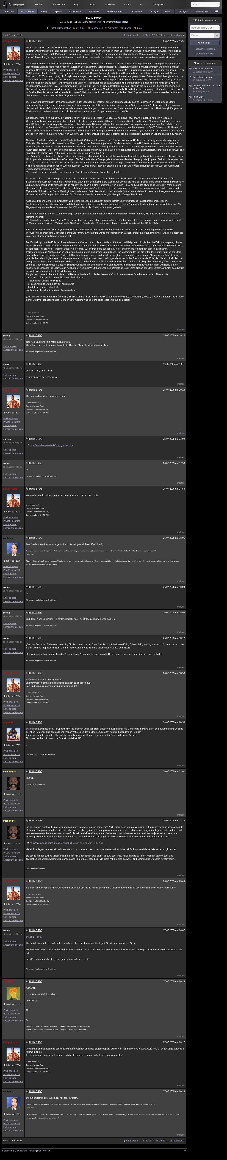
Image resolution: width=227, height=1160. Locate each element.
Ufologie (154, 11)
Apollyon (8, 981)
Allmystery (16, 4)
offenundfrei (9, 771)
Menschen (9, 11)
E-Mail (125, 22)
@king (29, 728)
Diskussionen (58, 4)
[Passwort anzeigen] (217, 37)
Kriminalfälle (75, 11)
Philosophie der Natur (203, 70)
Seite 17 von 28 (11, 35)
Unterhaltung (201, 11)
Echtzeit (38, 4)
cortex (6, 335)
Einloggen (206, 43)
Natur (168, 11)
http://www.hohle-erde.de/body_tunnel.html (51, 445)
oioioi (6, 364)
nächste (178, 35)
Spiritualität (94, 11)
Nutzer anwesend (205, 20)
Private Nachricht (11, 73)
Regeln (32, 1151)
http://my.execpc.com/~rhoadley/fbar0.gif (51, 843)
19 (160, 35)
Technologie (136, 11)
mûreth (7, 439)
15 (146, 35)
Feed (118, 22)
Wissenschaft (27, 11)
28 (171, 35)
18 (157, 35)
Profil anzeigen (10, 70)
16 (150, 35)
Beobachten (97, 28)
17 (153, 35)
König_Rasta (10, 41)
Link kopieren (9, 77)
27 (164, 35)
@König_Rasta (33, 936)
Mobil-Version (44, 1151)
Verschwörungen (115, 11)
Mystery (58, 11)
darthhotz (8, 538)
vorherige (131, 35)
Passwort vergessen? (205, 49)
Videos (92, 4)
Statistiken (110, 4)
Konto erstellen (206, 53)
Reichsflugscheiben (203, 79)
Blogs (77, 4)
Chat (127, 4)
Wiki (142, 4)
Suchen (127, 28)
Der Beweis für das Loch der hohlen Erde (206, 88)
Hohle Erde (95, 22)
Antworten (113, 28)
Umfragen (183, 11)
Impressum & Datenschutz (14, 1151)
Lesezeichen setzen (13, 80)
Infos (139, 28)
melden (181, 329)
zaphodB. (8, 722)
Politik (44, 11)
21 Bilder (80, 28)
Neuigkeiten (159, 4)
